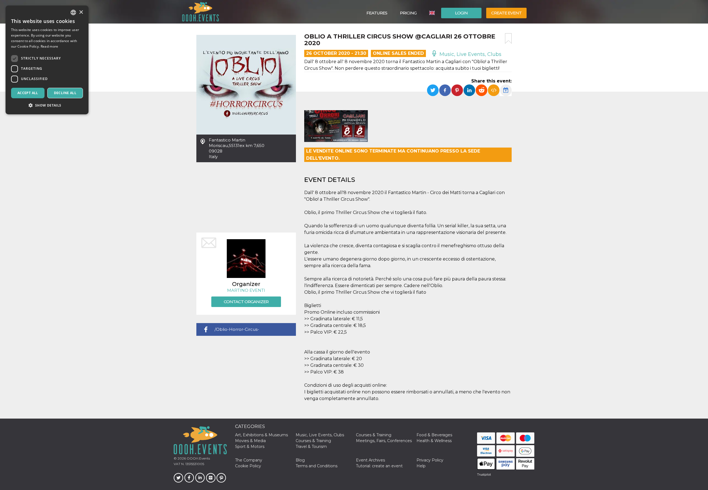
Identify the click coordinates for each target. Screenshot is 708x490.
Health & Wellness (434, 440)
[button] (47, 105)
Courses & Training (373, 434)
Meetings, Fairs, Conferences (384, 440)
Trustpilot (484, 474)
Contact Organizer (246, 301)
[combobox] (73, 12)
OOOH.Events (198, 458)
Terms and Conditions (316, 465)
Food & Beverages (434, 434)
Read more (49, 46)
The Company (248, 460)
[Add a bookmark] (508, 38)
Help (421, 465)
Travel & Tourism (311, 446)
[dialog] (47, 60)
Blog (300, 460)
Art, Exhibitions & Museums (261, 434)
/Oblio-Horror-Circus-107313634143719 (237, 331)
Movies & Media (250, 440)
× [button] (81, 12)
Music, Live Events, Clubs (469, 54)
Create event (506, 13)
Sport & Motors (249, 446)
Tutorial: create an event (379, 465)
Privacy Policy (430, 460)
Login (461, 13)
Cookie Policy (248, 465)
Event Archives (370, 460)
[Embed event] (493, 90)
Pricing (408, 13)
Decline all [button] (65, 93)
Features (376, 13)
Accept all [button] (27, 93)
